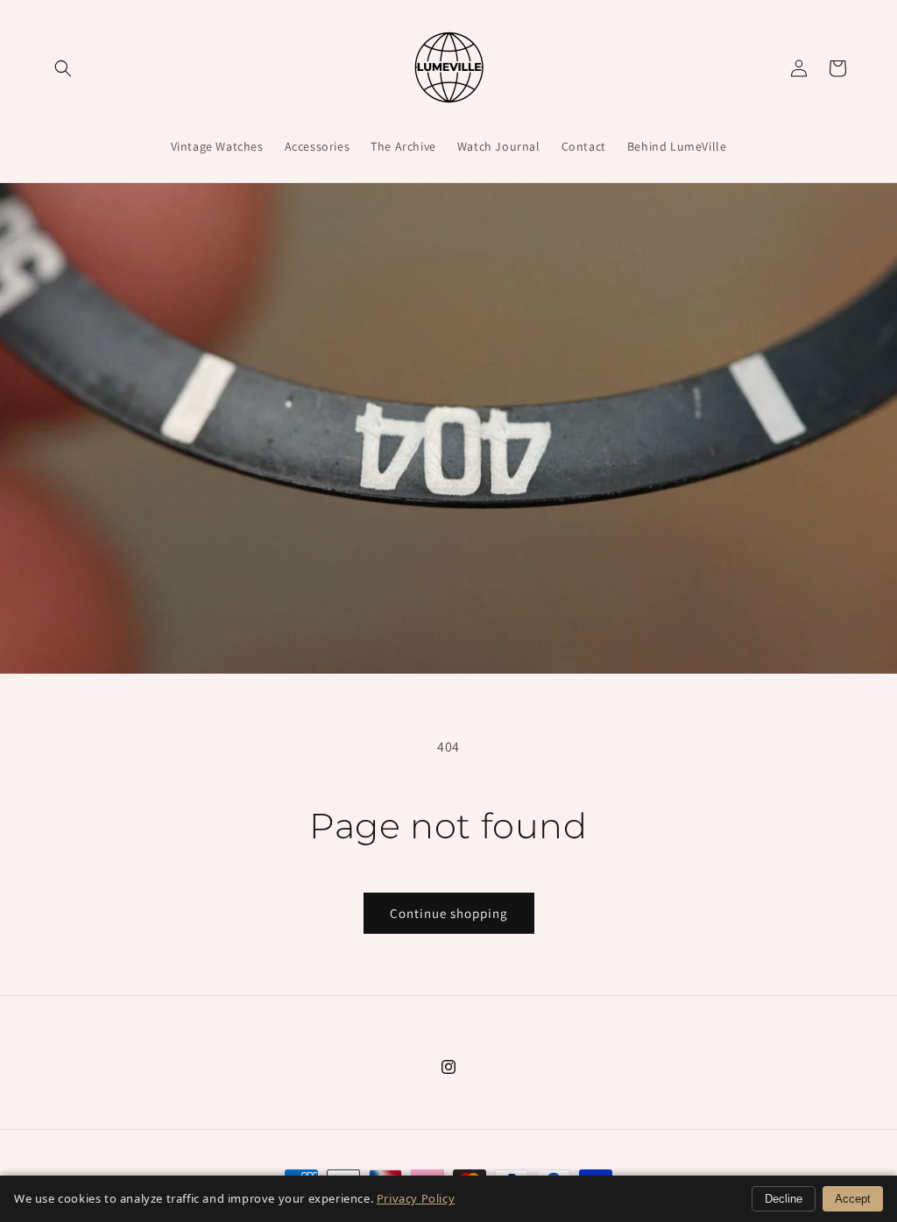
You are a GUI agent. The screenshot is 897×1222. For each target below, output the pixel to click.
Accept (853, 1198)
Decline (783, 1198)
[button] (63, 68)
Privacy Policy (416, 1198)
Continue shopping (449, 913)
